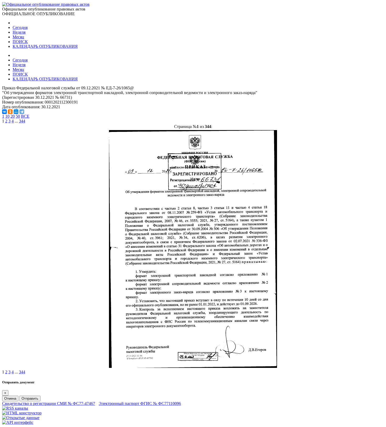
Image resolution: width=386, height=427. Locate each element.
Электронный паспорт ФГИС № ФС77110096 (140, 403)
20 (13, 116)
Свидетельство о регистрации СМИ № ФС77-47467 (48, 403)
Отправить (30, 398)
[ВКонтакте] (4, 111)
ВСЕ (25, 116)
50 (18, 116)
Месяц (18, 37)
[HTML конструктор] (21, 413)
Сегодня (20, 27)
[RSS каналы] (15, 408)
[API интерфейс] (17, 422)
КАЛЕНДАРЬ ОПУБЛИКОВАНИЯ (45, 46)
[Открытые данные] (20, 417)
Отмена (10, 398)
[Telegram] (21, 111)
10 (7, 116)
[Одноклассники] (10, 111)
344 (22, 121)
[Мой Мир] (16, 111)
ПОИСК (20, 41)
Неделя (19, 32)
